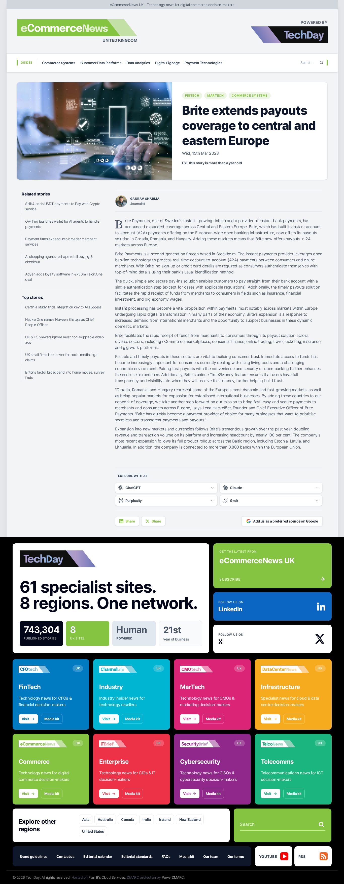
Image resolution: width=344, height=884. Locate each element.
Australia (105, 819)
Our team (210, 856)
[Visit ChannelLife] (123, 669)
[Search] (322, 63)
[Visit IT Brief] (123, 744)
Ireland (165, 819)
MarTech (215, 95)
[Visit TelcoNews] (285, 744)
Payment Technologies (203, 63)
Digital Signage (167, 63)
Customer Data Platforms (101, 63)
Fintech (192, 95)
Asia (85, 819)
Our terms (235, 856)
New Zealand (189, 819)
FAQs (166, 856)
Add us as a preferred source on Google (285, 521)
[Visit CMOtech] (204, 669)
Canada (127, 819)
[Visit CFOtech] (43, 669)
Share (130, 521)
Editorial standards (137, 856)
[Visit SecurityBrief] (204, 744)
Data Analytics (138, 63)
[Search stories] (321, 824)
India (147, 819)
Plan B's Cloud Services (106, 877)
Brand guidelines (33, 856)
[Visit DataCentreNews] (285, 669)
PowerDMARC (173, 877)
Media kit (51, 719)
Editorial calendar (97, 856)
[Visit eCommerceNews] (43, 744)
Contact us (65, 856)
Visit (25, 719)
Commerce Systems (58, 63)
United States (93, 831)
